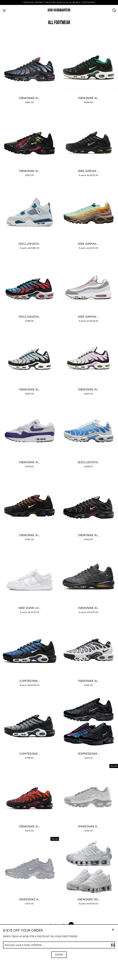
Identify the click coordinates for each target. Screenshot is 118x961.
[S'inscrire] (112, 945)
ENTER (59, 954)
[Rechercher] (114, 10)
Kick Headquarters (59, 10)
